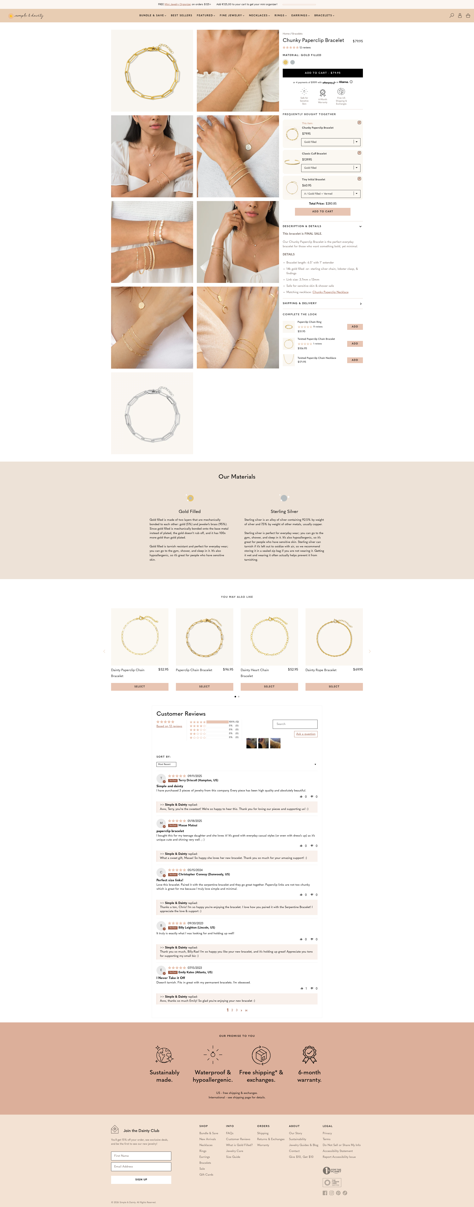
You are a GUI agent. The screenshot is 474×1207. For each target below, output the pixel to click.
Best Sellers (181, 15)
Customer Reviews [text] (181, 714)
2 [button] (232, 1010)
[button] (454, 15)
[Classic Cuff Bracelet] (359, 152)
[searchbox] (295, 724)
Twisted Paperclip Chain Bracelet (316, 339)
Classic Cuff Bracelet (314, 153)
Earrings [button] (299, 15)
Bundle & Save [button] (151, 15)
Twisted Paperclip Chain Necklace (317, 358)
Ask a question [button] (306, 734)
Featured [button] (205, 15)
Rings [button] (280, 15)
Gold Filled (285, 63)
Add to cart (323, 73)
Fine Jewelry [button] (231, 15)
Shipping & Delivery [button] (300, 303)
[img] (177, 776)
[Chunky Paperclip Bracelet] (359, 122)
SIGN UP (141, 1179)
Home (286, 34)
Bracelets (297, 34)
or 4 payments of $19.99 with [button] (316, 82)
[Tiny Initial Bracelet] (359, 178)
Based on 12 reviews (169, 726)
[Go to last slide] (104, 651)
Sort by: (163, 757)
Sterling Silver (293, 63)
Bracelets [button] (323, 15)
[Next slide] (369, 651)
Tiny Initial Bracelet (313, 179)
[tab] (235, 696)
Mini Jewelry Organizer (178, 4)
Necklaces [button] (258, 15)
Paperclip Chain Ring (309, 322)
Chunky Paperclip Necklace (330, 292)
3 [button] (237, 1010)
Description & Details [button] (302, 226)
